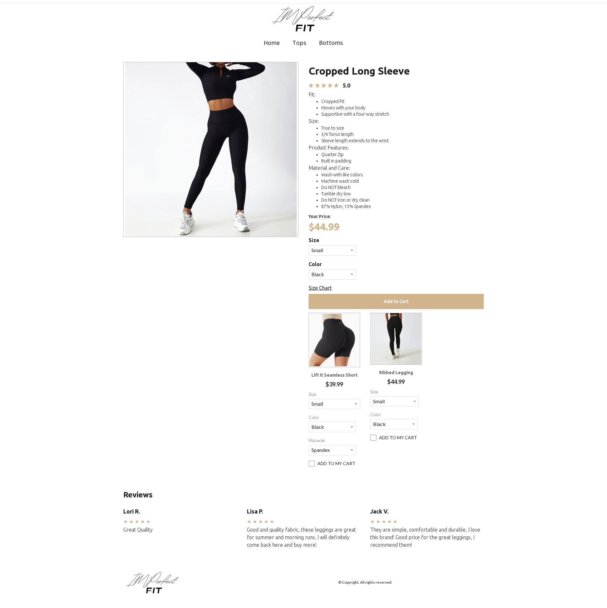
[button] (210, 148)
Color (315, 264)
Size (314, 240)
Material (317, 440)
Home (272, 42)
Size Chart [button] (320, 288)
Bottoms (331, 42)
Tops (299, 42)
